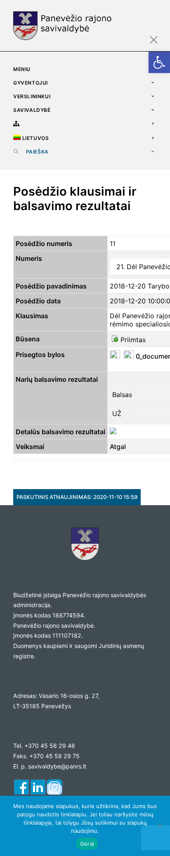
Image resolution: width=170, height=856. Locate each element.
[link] (159, 62)
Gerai (87, 843)
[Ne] (160, 826)
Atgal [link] (118, 446)
